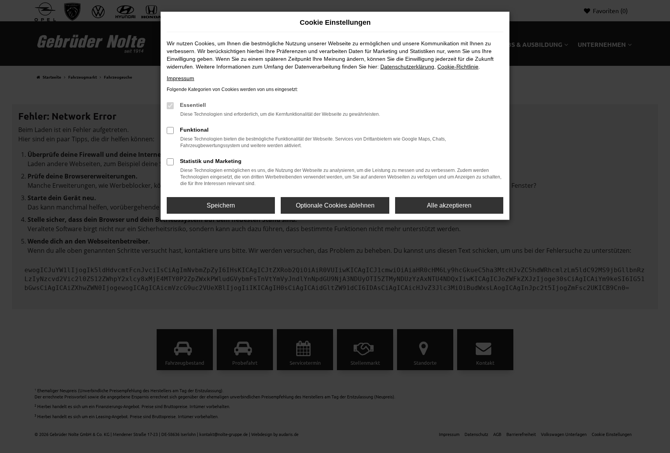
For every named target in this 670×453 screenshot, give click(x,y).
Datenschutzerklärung (407, 66)
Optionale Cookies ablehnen (335, 205)
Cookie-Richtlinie (457, 66)
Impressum (180, 78)
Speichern (221, 205)
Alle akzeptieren (449, 205)
